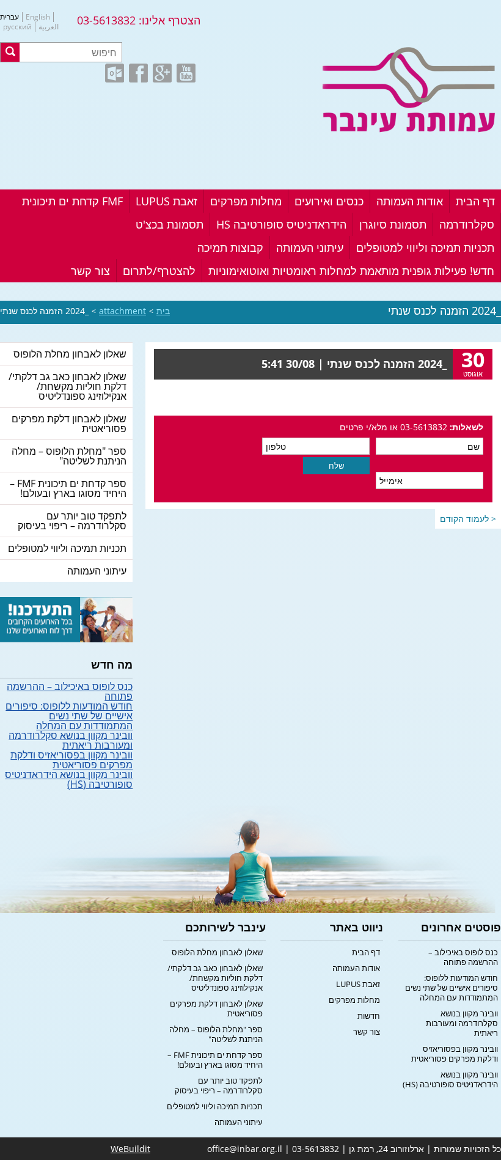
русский (17, 27)
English (38, 17)
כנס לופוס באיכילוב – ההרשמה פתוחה (70, 691)
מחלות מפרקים (246, 201)
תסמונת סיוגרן (392, 224)
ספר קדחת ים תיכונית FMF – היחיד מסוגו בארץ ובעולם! (68, 488)
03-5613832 (106, 20)
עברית (9, 17)
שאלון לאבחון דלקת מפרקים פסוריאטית (69, 423)
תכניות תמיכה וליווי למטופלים (425, 247)
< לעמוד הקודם (468, 518)
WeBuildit (130, 1148)
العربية (48, 27)
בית (163, 311)
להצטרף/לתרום (159, 270)
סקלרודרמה (466, 224)
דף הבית (475, 201)
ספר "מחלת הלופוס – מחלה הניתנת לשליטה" (69, 456)
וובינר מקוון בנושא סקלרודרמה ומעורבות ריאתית (71, 740)
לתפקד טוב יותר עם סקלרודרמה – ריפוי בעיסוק (72, 520)
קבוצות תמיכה (230, 247)
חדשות (368, 1015)
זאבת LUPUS (166, 201)
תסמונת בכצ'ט (169, 224)
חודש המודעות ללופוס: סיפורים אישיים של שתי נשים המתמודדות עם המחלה (69, 715)
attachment (122, 311)
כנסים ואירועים (329, 201)
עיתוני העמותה (309, 247)
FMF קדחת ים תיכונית (72, 201)
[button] (10, 52)
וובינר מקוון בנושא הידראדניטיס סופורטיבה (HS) (69, 779)
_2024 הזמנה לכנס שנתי (44, 311)
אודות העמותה (409, 201)
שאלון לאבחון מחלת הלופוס (69, 354)
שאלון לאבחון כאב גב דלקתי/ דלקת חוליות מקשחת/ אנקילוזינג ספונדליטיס (67, 386)
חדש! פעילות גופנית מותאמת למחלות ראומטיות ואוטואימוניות (351, 270)
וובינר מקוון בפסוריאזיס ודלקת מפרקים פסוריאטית (71, 759)
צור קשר (90, 270)
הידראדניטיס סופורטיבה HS (281, 224)
